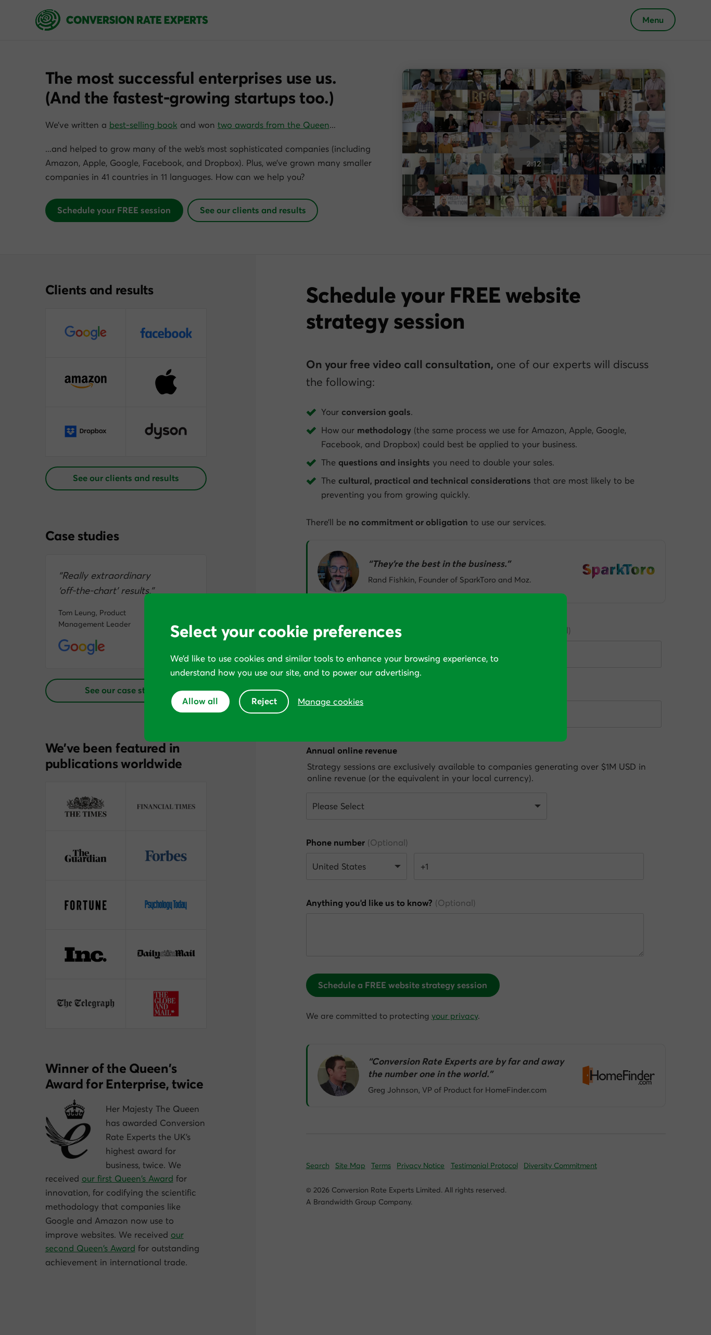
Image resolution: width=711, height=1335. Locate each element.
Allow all (200, 701)
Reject (264, 701)
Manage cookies (330, 701)
